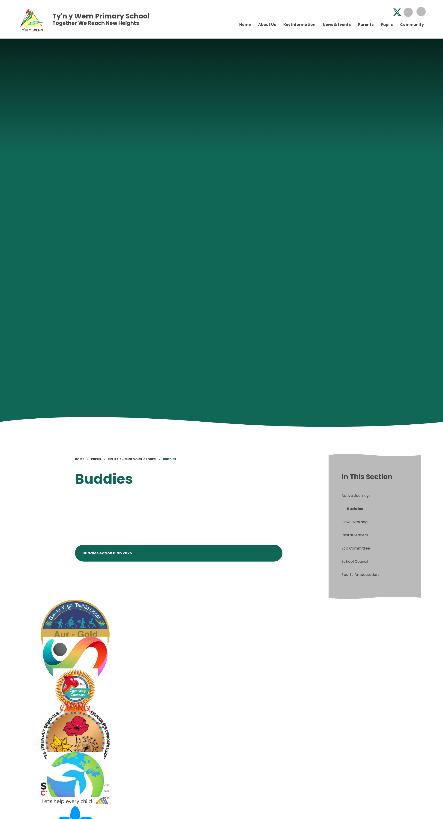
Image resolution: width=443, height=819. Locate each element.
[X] (397, 12)
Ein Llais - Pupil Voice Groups (132, 459)
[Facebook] (386, 12)
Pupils (96, 459)
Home (79, 459)
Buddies (169, 459)
